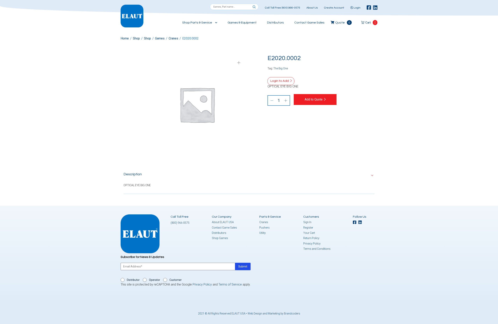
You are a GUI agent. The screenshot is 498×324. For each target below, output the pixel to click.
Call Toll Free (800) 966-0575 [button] (282, 7)
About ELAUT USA (223, 222)
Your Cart (309, 232)
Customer (175, 279)
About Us (312, 7)
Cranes (173, 38)
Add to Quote (314, 99)
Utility (262, 232)
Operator (154, 279)
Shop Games (220, 238)
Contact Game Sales (309, 22)
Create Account (334, 7)
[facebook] (369, 7)
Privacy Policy (312, 243)
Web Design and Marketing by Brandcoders (274, 313)
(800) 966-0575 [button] (180, 222)
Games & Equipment (242, 22)
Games (160, 38)
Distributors (275, 22)
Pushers (264, 227)
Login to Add (279, 80)
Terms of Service (230, 284)
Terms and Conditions (317, 248)
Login (356, 7)
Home (125, 38)
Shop (136, 38)
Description (133, 174)
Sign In (307, 222)
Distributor (133, 279)
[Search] (254, 7)
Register (308, 227)
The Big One (280, 68)
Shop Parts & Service (197, 22)
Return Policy (311, 238)
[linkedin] (375, 7)
